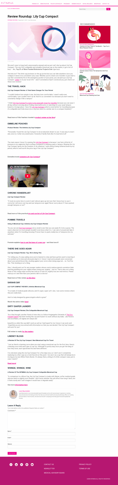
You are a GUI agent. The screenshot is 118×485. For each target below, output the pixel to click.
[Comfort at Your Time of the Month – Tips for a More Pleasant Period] (94, 34)
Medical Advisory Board (54, 473)
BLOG (9, 8)
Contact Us (105, 3)
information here (21, 385)
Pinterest (21, 464)
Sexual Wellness (87, 3)
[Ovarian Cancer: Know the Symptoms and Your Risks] (94, 59)
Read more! (12, 363)
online (17, 80)
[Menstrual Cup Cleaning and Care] (94, 83)
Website (10, 444)
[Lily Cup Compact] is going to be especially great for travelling (35, 103)
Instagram (26, 464)
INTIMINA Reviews (15, 8)
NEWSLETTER (49, 469)
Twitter (16, 464)
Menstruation (44, 3)
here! (26, 302)
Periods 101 (35, 3)
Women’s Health (76, 3)
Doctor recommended (87, 44)
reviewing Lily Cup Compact (30, 157)
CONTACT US (49, 464)
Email (9, 437)
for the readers (27, 331)
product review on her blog (45, 117)
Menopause (97, 3)
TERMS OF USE (84, 469)
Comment (12, 411)
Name (9, 431)
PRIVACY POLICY (85, 464)
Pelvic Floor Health (56, 3)
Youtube (32, 464)
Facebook (11, 464)
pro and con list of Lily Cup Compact (41, 213)
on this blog (31, 278)
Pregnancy (67, 3)
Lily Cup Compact (38, 107)
